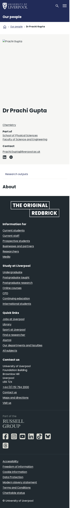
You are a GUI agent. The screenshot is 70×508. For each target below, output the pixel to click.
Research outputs (16, 174)
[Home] (27, 6)
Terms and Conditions (17, 487)
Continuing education (16, 298)
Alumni (7, 340)
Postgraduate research (18, 283)
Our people (12, 17)
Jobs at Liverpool (13, 319)
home (5, 27)
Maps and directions (15, 398)
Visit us (7, 403)
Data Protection (13, 477)
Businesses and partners (18, 246)
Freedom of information (18, 467)
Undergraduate (12, 272)
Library (7, 324)
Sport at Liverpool (14, 330)
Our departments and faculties (22, 345)
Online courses (12, 288)
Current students (14, 230)
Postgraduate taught (16, 277)
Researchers (11, 251)
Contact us (10, 392)
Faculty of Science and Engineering (25, 139)
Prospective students (16, 241)
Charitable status (14, 493)
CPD (5, 293)
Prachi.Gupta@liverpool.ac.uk (21, 152)
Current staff (11, 236)
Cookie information (15, 472)
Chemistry (9, 125)
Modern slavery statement (20, 482)
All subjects (10, 350)
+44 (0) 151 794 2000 (16, 387)
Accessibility (10, 461)
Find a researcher (14, 335)
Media (6, 257)
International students (17, 304)
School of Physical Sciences (20, 135)
